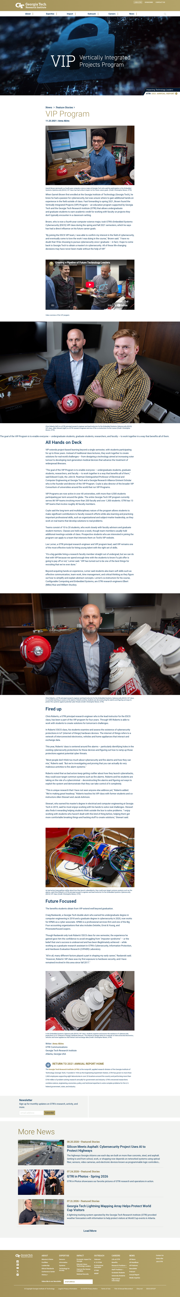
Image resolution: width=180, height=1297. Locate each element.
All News (132, 1259)
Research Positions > (119, 1265)
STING (96, 1270)
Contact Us (160, 2)
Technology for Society (64, 1269)
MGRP (96, 1273)
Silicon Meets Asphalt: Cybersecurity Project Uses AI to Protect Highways (106, 1148)
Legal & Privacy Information (67, 1289)
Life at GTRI (116, 1259)
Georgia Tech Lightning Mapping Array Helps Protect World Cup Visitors (109, 1208)
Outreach (92, 14)
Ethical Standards (48, 1268)
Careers (111, 14)
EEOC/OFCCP (151, 1289)
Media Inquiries (134, 1278)
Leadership (45, 1265)
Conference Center (48, 1272)
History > (45, 1275)
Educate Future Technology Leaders (84, 1265)
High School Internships (116, 1280)
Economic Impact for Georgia (84, 1260)
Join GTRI (138, 2)
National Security (83, 1274)
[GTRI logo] (31, 5)
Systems (62, 1265)
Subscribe (149, 2)
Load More (90, 1230)
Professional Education (98, 1266)
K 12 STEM (98, 1262)
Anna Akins (58, 1043)
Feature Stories (64, 107)
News (131, 14)
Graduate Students (118, 1273)
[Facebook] (22, 1261)
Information (63, 1262)
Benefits (115, 1262)
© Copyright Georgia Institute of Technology (39, 1289)
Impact (70, 14)
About (27, 14)
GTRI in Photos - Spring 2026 (87, 1176)
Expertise (50, 14)
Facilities (45, 1262)
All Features (133, 1265)
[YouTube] (22, 1268)
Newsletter (133, 1268)
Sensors (62, 1259)
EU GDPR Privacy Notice (89, 1289)
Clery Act (140, 1289)
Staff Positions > (117, 1269)
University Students (118, 1276)
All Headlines (133, 1262)
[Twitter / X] (22, 1271)
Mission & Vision (47, 1259)
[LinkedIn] (22, 1265)
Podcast (132, 1272)
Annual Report (134, 1275)
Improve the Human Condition (83, 1270)
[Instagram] (22, 1275)
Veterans (97, 1259)
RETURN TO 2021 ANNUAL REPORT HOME (78, 1063)
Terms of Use (105, 1289)
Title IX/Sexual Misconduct (123, 1289)
